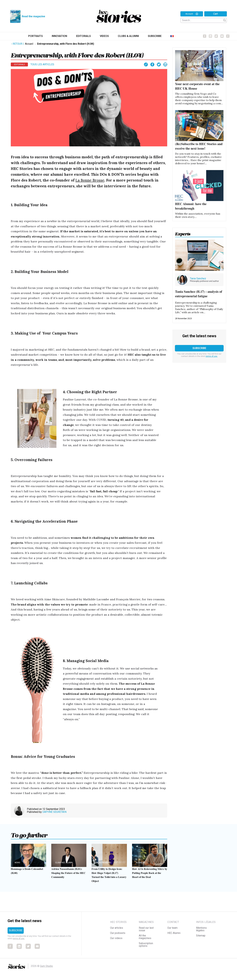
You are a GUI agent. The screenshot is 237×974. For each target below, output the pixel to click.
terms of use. (212, 356)
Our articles (116, 927)
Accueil (29, 43)
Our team (172, 927)
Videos (104, 36)
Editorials (83, 36)
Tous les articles (42, 64)
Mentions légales (201, 929)
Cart (215, 13)
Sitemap (200, 935)
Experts (182, 233)
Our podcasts (117, 933)
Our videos (116, 938)
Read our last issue (146, 929)
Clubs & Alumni (128, 36)
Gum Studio (46, 966)
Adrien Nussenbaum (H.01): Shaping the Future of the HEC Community (68, 873)
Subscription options (146, 944)
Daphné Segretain (54, 811)
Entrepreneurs (103, 862)
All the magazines (145, 937)
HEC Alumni (173, 933)
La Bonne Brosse (89, 180)
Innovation (59, 36)
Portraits (35, 36)
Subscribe (155, 36)
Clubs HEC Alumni (64, 862)
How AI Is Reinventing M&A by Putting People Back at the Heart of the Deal (149, 873)
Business (140, 862)
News (17, 862)
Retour (18, 43)
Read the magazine (33, 16)
